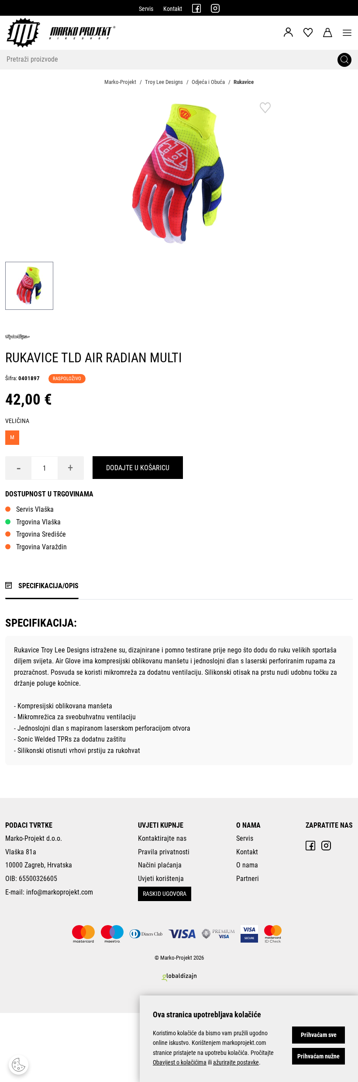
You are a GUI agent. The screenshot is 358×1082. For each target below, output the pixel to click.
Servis (146, 8)
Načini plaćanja (160, 865)
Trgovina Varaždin (41, 547)
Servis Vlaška (35, 509)
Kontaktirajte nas (162, 838)
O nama (247, 865)
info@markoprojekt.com (59, 892)
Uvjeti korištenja (161, 878)
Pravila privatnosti (163, 852)
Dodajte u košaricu (137, 468)
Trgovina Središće (41, 534)
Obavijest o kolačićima (180, 1062)
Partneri (247, 878)
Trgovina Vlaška (38, 522)
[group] (179, 174)
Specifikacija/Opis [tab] (48, 586)
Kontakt (172, 8)
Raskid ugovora (164, 893)
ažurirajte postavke (236, 1062)
